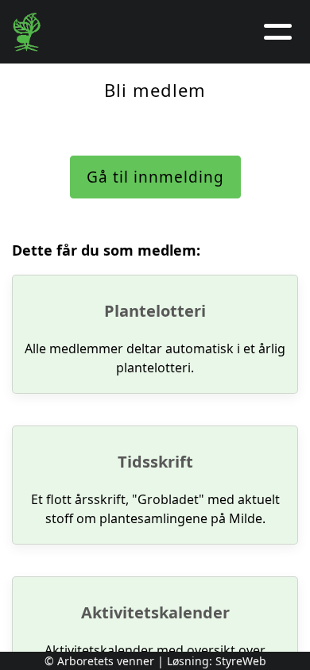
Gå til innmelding (155, 177)
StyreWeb (240, 660)
